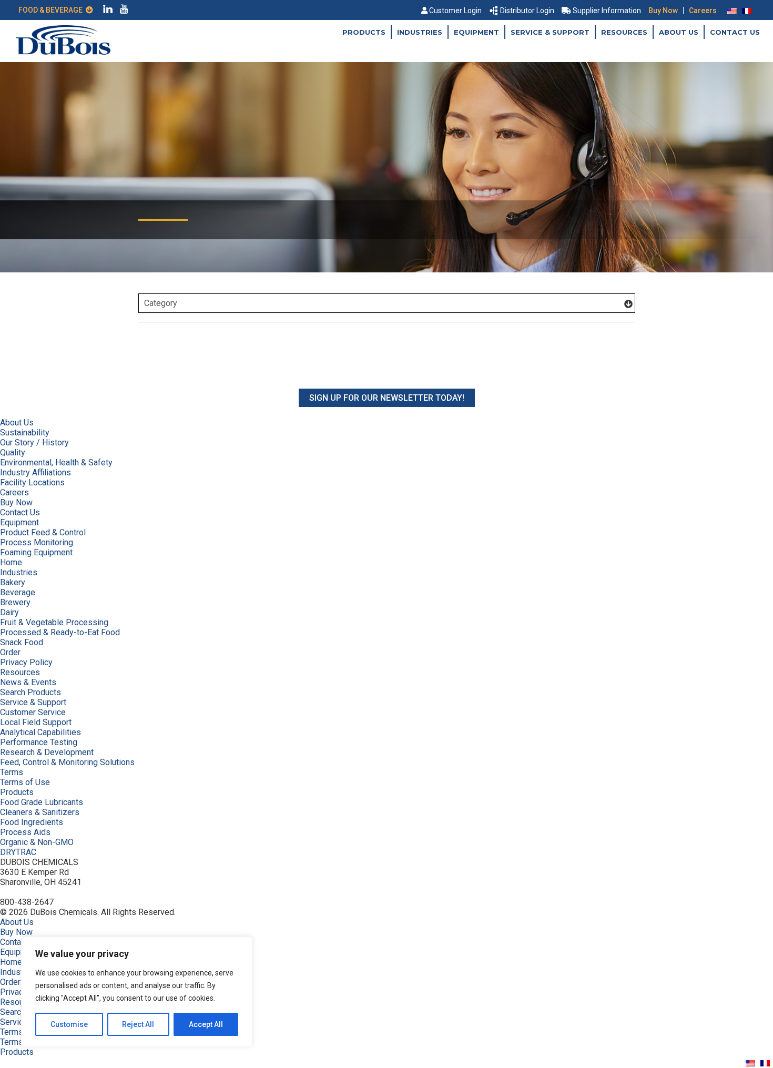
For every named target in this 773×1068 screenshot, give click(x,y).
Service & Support (550, 32)
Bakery (12, 582)
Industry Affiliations (35, 472)
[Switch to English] (732, 10)
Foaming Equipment (36, 552)
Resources (624, 32)
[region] (136, 992)
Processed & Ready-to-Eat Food (60, 632)
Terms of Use (25, 782)
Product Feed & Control (43, 532)
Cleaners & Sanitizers (39, 812)
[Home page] (63, 52)
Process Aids (25, 832)
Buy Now (663, 10)
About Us (678, 32)
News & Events (28, 682)
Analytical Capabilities (40, 732)
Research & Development (47, 752)
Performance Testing (38, 742)
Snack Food (21, 642)
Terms (11, 772)
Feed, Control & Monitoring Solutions (67, 762)
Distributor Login (527, 10)
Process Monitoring (36, 542)
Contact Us (735, 32)
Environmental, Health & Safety (56, 462)
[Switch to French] (746, 10)
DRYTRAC (18, 852)
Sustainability (24, 433)
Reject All (138, 1024)
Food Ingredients (31, 822)
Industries (419, 32)
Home (11, 562)
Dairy (9, 612)
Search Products (30, 692)
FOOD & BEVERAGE (52, 10)
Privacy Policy (26, 662)
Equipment (476, 32)
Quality (12, 452)
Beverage (17, 592)
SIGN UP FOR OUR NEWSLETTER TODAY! (386, 398)
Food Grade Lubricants (41, 802)
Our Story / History (34, 442)
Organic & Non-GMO (37, 842)
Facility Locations (32, 482)
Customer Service (33, 712)
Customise (69, 1024)
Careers (703, 10)
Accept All (206, 1024)
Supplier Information (607, 10)
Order (10, 652)
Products (363, 32)
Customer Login (455, 10)
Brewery (15, 602)
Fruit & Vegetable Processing (54, 622)
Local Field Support (36, 722)
